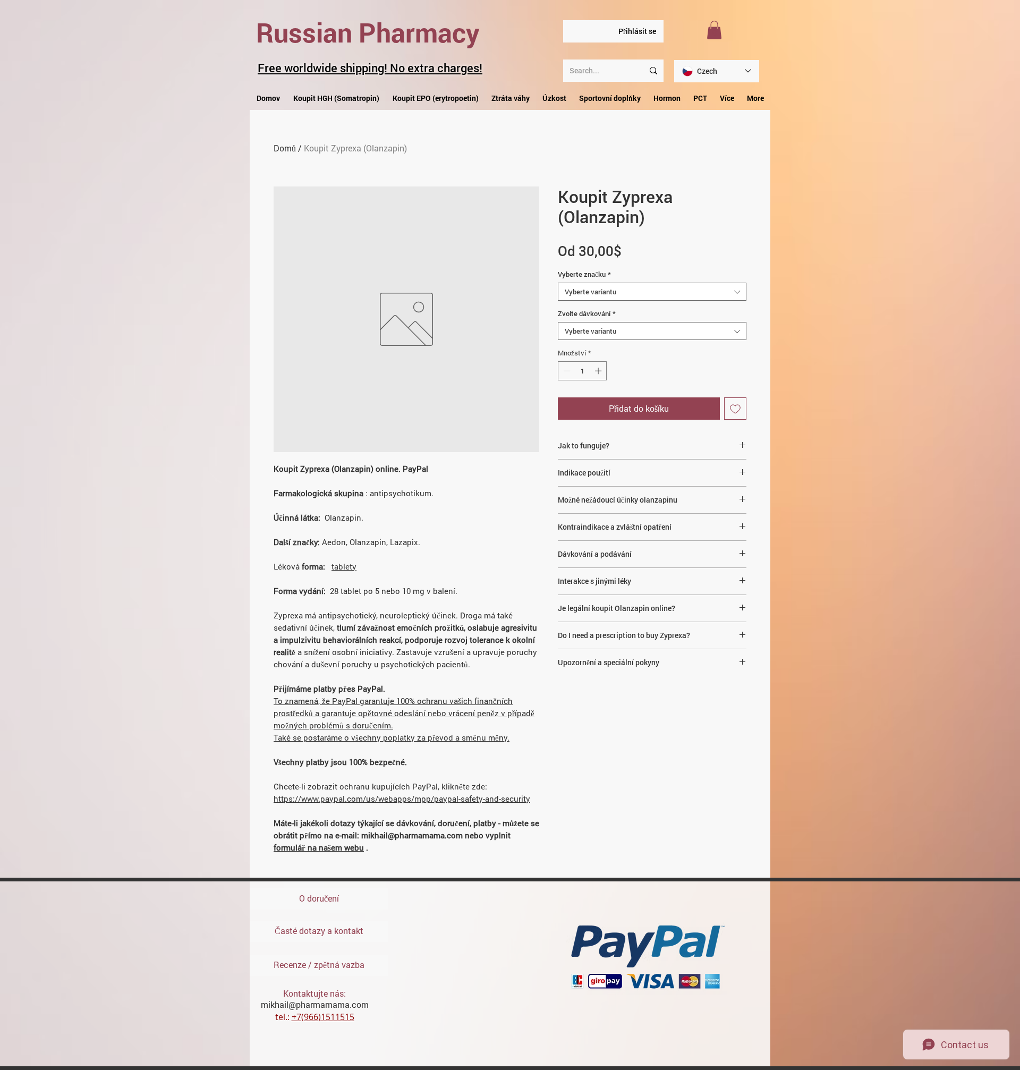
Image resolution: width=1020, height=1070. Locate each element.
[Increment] (599, 371)
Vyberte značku (584, 274)
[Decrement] (565, 371)
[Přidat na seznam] (735, 408)
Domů (285, 148)
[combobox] (652, 292)
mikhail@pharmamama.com (315, 1004)
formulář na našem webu (319, 847)
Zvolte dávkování (587, 313)
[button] (714, 30)
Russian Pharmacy (368, 32)
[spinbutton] (582, 371)
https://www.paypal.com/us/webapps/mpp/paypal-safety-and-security (402, 798)
